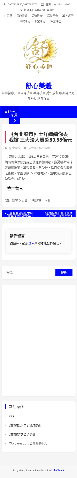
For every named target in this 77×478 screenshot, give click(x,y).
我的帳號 (21, 15)
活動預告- (37, 15)
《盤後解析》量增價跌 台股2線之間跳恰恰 (58, 214)
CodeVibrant (57, 470)
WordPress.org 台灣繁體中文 (28, 443)
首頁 (9, 15)
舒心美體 (38, 86)
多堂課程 (55, 21)
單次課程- (68, 15)
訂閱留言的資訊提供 (22, 434)
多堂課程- (40, 21)
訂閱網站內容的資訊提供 (25, 425)
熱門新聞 (44, 148)
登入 (31, 243)
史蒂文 (16, 148)
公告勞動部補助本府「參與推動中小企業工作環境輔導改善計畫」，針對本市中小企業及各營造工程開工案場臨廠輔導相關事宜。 (20, 214)
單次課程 (25, 21)
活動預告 (52, 15)
